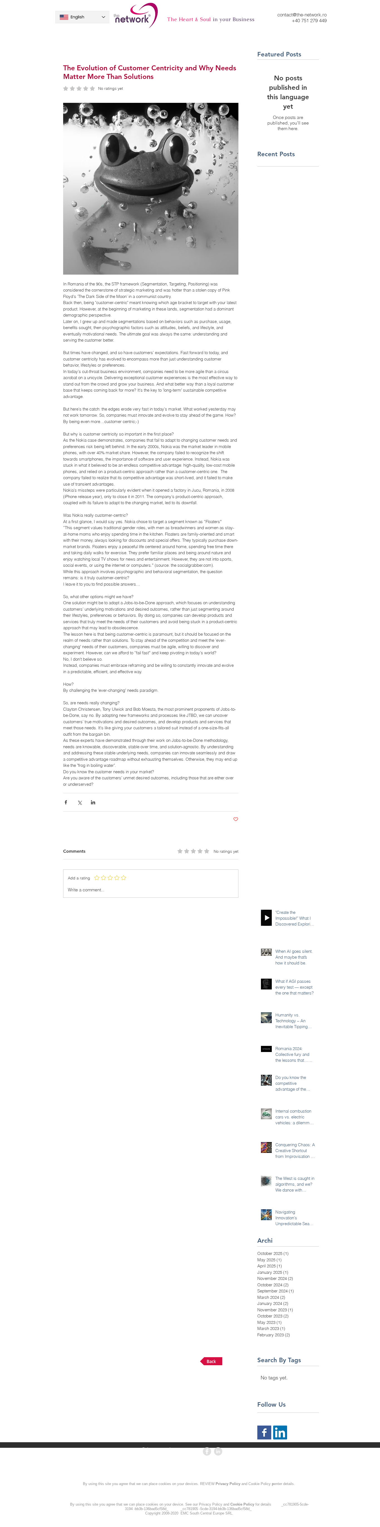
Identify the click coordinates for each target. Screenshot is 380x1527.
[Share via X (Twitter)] (79, 802)
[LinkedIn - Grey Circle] (218, 1451)
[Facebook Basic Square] (264, 1432)
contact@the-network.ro (302, 15)
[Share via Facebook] (65, 802)
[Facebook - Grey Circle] (207, 1451)
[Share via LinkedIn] (93, 802)
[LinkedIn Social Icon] (280, 1432)
